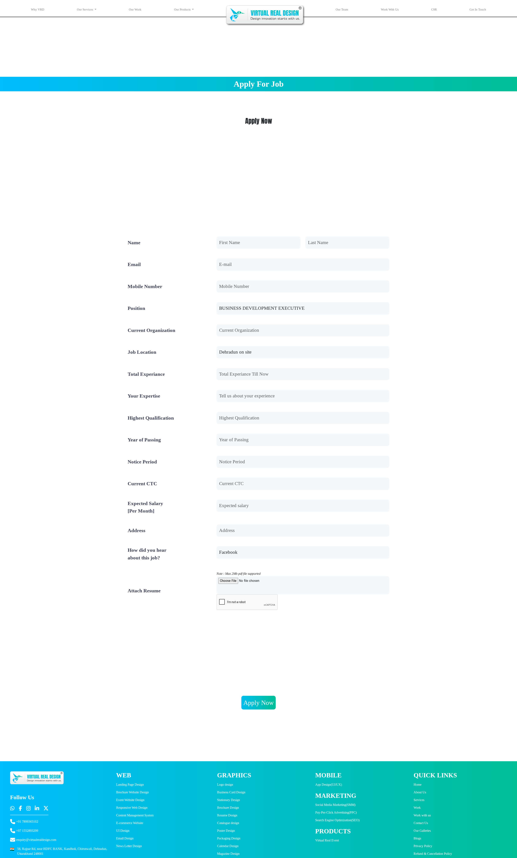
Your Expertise (144, 396)
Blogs (417, 838)
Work (417, 807)
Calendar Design (228, 846)
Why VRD (37, 9)
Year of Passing (144, 439)
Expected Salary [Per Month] (145, 507)
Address (136, 530)
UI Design (122, 830)
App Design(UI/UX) (328, 784)
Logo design (225, 784)
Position (136, 308)
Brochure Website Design (132, 792)
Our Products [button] (182, 9)
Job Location (142, 352)
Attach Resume (144, 590)
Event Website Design (130, 800)
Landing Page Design (130, 784)
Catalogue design (228, 823)
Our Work (135, 9)
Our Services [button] (85, 9)
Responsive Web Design (131, 807)
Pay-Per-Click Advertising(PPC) (336, 812)
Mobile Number (145, 286)
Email (134, 264)
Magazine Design (228, 853)
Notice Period (142, 461)
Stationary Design (228, 800)
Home (417, 784)
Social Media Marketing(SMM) (335, 804)
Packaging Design (228, 838)
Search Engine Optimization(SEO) (337, 820)
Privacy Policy (423, 846)
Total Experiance (146, 374)
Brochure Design (228, 807)
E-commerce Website (129, 823)
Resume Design (227, 815)
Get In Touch (478, 9)
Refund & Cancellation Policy (433, 853)
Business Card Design (231, 792)
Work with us (422, 815)
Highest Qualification (151, 418)
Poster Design (226, 830)
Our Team (342, 9)
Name (134, 242)
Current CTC (142, 483)
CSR (434, 9)
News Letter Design (129, 846)
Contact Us (421, 823)
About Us (420, 792)
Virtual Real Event (327, 840)
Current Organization (151, 330)
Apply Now (258, 702)
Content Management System (135, 815)
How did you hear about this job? (147, 553)
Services (419, 800)
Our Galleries (422, 830)
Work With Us (390, 9)
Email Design (124, 838)
